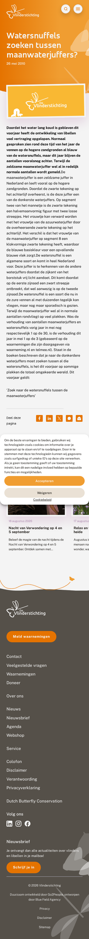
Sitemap (44, 927)
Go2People (55, 894)
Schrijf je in (23, 867)
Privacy (45, 908)
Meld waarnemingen (31, 636)
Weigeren (44, 492)
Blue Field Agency (47, 899)
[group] (36, 510)
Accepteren (44, 481)
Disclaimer (44, 917)
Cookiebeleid (42, 499)
